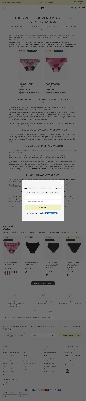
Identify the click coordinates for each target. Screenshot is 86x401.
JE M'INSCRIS (43, 207)
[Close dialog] (61, 182)
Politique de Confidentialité (51, 212)
